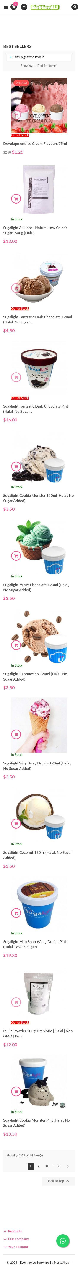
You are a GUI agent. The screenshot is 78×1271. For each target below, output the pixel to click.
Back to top (58, 1181)
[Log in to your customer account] (24, 6)
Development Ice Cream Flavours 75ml (35, 144)
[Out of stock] (16, 115)
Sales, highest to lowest (26, 57)
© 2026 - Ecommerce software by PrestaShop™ (39, 1262)
